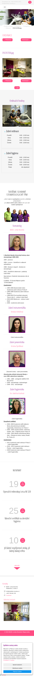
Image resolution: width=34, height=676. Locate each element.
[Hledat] (30, 2)
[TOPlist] (3, 675)
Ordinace (8, 28)
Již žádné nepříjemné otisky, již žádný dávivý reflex (17, 549)
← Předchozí (7, 39)
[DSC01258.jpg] (17, 67)
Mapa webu (26, 632)
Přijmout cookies (17, 671)
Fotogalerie (17, 26)
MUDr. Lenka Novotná (15, 632)
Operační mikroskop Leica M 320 (17, 491)
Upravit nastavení (17, 664)
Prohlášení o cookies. (9, 660)
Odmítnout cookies (17, 668)
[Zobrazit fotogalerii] (16, 611)
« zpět (17, 87)
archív (17, 565)
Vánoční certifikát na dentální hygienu (17, 520)
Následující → (26, 39)
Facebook (8, 595)
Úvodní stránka (8, 26)
